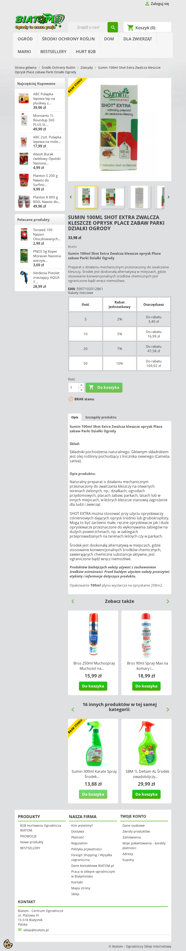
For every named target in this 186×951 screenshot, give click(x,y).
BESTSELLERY (53, 51)
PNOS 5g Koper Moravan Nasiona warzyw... (47, 256)
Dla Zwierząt (137, 39)
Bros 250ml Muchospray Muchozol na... (94, 666)
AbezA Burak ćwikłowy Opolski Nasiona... (47, 158)
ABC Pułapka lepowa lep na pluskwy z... (44, 98)
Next (166, 599)
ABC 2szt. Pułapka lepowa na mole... (47, 139)
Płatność (77, 837)
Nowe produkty (31, 842)
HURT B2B (86, 51)
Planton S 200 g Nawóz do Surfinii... (45, 180)
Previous (71, 599)
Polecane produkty (33, 219)
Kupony (128, 860)
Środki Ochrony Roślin (68, 39)
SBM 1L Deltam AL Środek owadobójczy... (147, 774)
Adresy (127, 854)
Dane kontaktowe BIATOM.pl (92, 865)
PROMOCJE (28, 836)
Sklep (75, 894)
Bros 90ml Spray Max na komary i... (147, 666)
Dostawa (77, 831)
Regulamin (79, 843)
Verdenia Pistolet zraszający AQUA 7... (46, 277)
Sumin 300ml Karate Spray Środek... (94, 774)
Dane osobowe (133, 825)
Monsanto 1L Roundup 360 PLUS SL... (43, 120)
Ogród (25, 39)
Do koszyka (104, 387)
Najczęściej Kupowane (36, 83)
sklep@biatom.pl (36, 930)
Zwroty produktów (136, 831)
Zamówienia (131, 837)
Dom (109, 39)
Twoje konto (133, 816)
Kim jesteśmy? (82, 825)
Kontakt (77, 882)
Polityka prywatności (86, 849)
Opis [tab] (74, 417)
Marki (24, 51)
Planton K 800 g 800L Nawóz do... (46, 199)
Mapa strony (80, 888)
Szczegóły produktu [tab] (100, 417)
